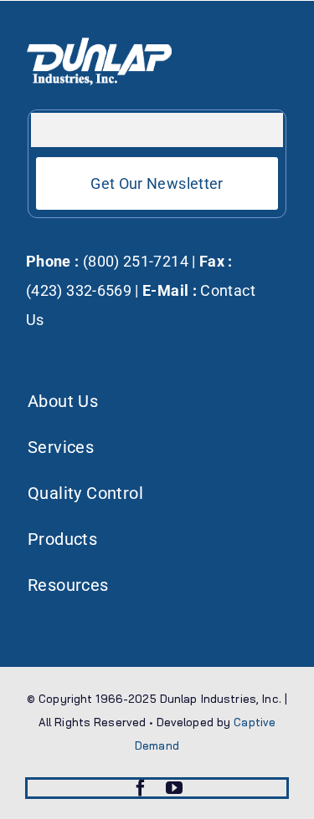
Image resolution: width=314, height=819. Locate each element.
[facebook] (140, 788)
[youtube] (174, 788)
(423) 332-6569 (78, 290)
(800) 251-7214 (134, 261)
